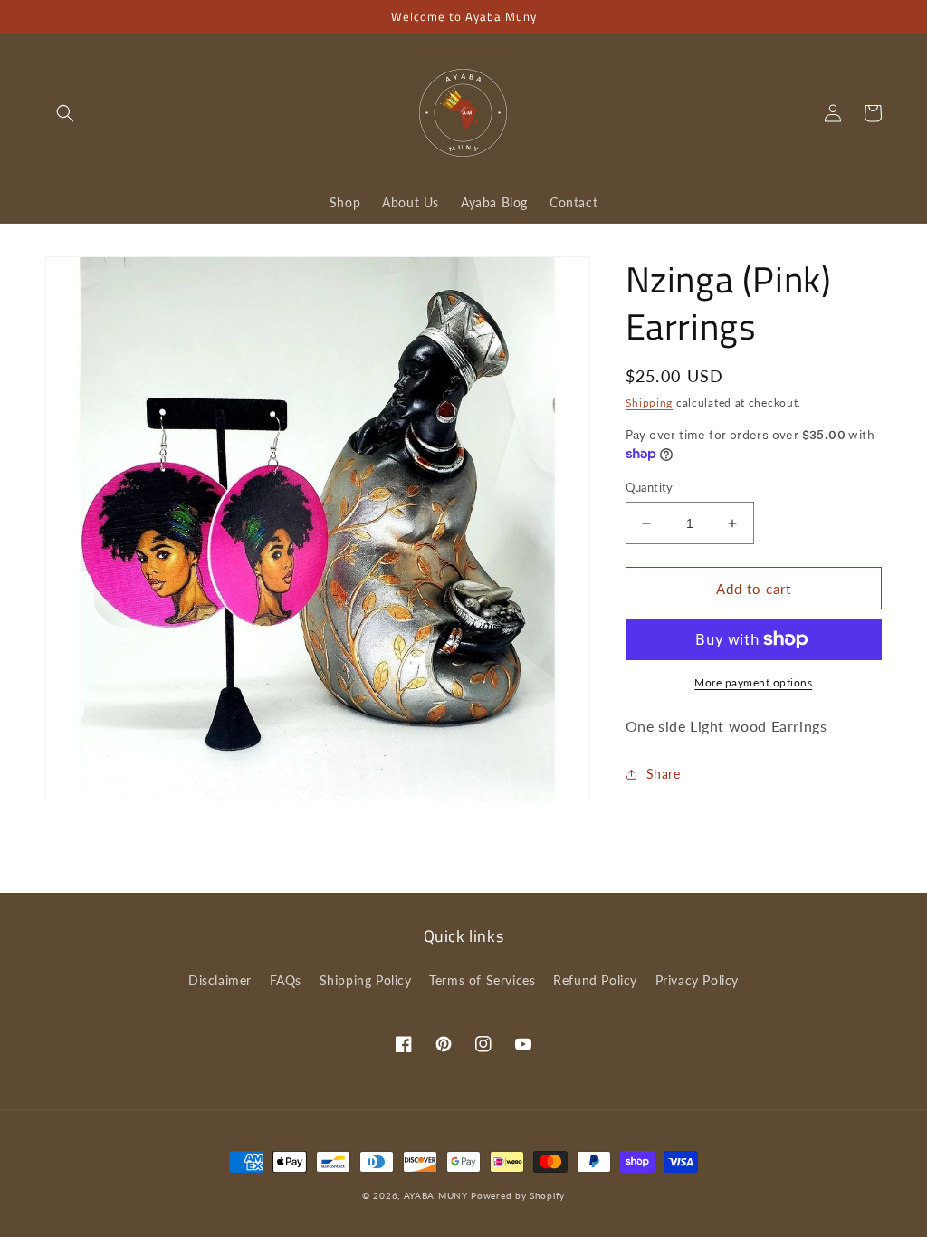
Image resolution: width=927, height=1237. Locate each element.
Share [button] (663, 774)
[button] (65, 113)
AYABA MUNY (436, 1195)
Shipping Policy (366, 980)
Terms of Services (482, 980)
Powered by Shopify (518, 1195)
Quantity (650, 487)
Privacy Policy (697, 980)
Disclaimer (220, 980)
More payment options (753, 682)
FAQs (285, 980)
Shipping (650, 402)
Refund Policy (595, 980)
